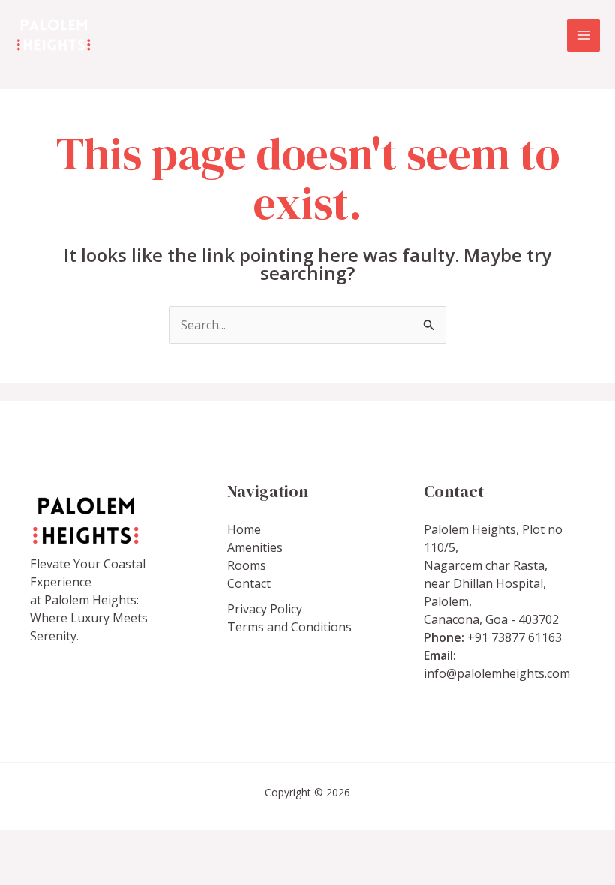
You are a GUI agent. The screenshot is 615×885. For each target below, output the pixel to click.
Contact (249, 583)
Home (244, 529)
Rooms (246, 565)
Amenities (255, 547)
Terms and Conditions (289, 627)
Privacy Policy (264, 609)
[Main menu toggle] (583, 35)
